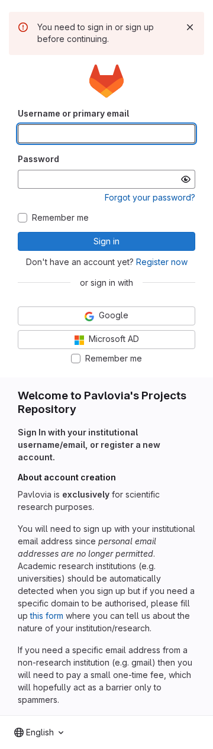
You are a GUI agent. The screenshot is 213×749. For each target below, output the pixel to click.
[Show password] (185, 179)
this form (46, 616)
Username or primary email (73, 113)
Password (38, 159)
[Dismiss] (190, 27)
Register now (162, 262)
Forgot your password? (150, 197)
